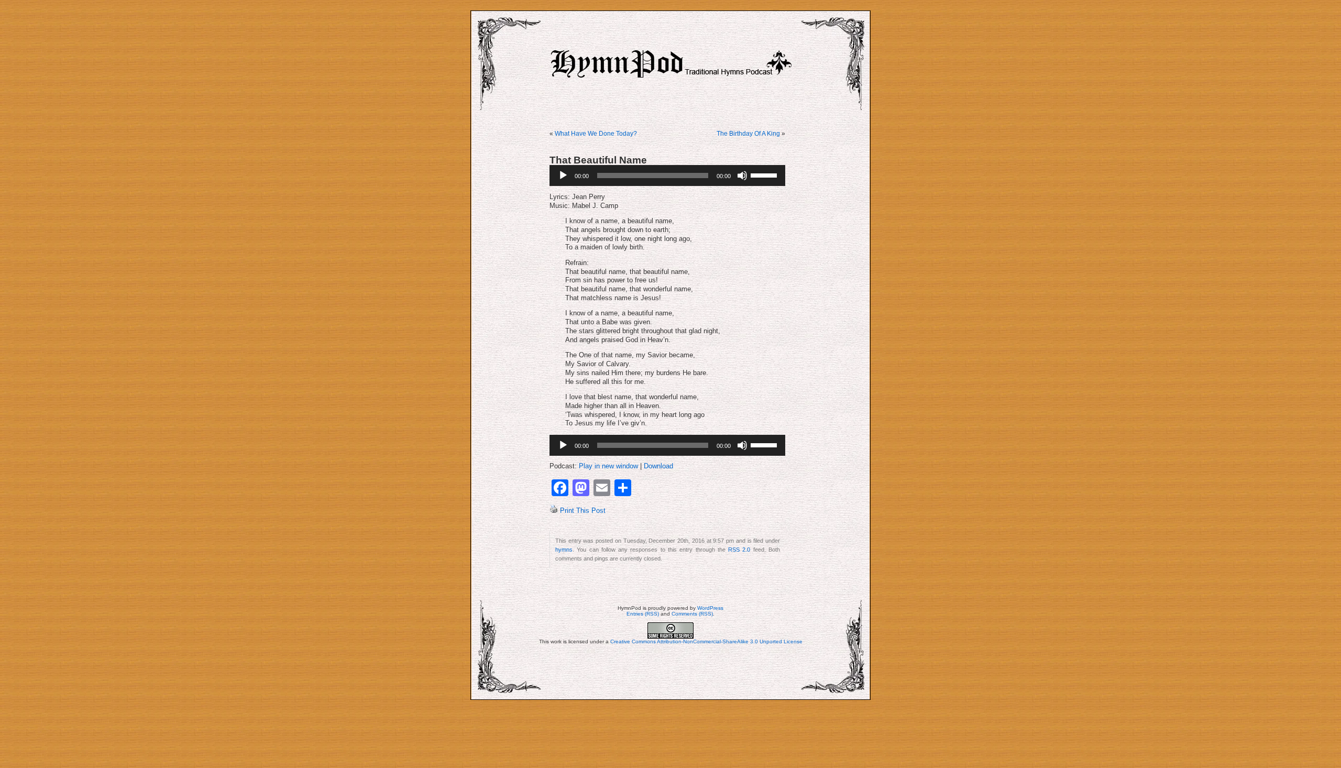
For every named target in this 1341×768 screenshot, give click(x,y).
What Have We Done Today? (596, 133)
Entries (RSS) (642, 614)
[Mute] (742, 175)
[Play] (563, 175)
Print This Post (583, 510)
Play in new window (608, 466)
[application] (667, 175)
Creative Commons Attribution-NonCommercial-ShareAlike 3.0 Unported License (706, 641)
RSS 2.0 (739, 549)
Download (658, 466)
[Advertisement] (670, 734)
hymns (564, 549)
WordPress (710, 608)
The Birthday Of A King (748, 133)
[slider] (765, 174)
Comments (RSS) (692, 614)
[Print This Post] (553, 510)
